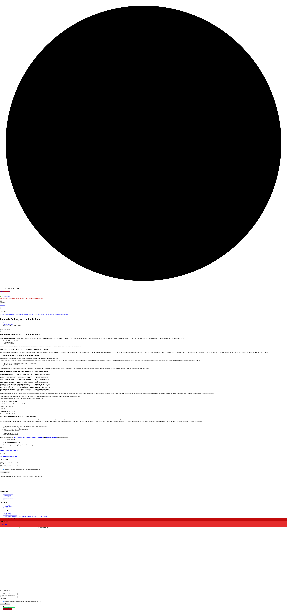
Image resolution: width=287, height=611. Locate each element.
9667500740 (2, 305)
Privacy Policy (6, 505)
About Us (2, 298)
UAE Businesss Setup (31, 298)
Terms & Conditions (8, 506)
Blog (4, 499)
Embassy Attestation (8, 498)
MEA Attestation (7, 496)
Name (2, 462)
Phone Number (4, 464)
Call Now (9, 609)
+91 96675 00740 (3, 524)
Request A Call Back (5, 291)
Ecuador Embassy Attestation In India (9, 450)
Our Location (6, 293)
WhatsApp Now (11, 607)
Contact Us (40, 298)
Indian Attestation (9, 298)
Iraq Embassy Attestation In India (8, 456)
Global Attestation (20, 298)
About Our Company (8, 494)
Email (2, 465)
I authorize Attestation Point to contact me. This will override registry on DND (22, 469)
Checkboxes (3, 467)
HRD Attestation (7, 495)
